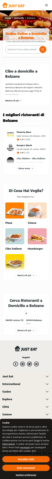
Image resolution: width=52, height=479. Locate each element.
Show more (24, 168)
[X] (29, 364)
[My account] (46, 5)
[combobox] (22, 49)
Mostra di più (12, 100)
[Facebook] (15, 364)
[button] (42, 49)
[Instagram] (22, 364)
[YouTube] (36, 364)
